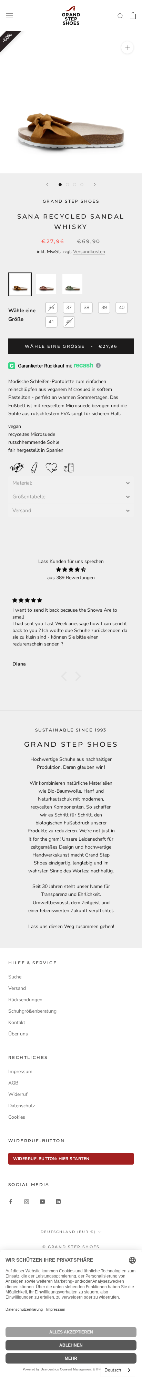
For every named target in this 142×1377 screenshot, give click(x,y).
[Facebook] (10, 1201)
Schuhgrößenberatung (32, 1011)
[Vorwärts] (95, 184)
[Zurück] (47, 184)
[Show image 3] (74, 184)
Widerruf (18, 1094)
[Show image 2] (67, 184)
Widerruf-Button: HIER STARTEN (51, 1158)
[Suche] (121, 16)
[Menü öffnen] (9, 15)
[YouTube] (42, 1201)
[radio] (20, 284)
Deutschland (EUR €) (68, 1232)
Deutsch (112, 1370)
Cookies (16, 1117)
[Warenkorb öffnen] (133, 15)
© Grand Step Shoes (71, 1246)
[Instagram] (26, 1201)
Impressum (20, 1071)
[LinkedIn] (58, 1201)
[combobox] (118, 1370)
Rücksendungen (25, 999)
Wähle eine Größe (22, 315)
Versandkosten (89, 251)
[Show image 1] (60, 184)
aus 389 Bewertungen (71, 577)
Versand (17, 988)
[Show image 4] (81, 184)
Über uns (18, 1034)
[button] (71, 483)
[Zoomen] (127, 47)
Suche (14, 977)
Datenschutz (21, 1105)
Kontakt (16, 1022)
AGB (13, 1083)
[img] (71, 569)
